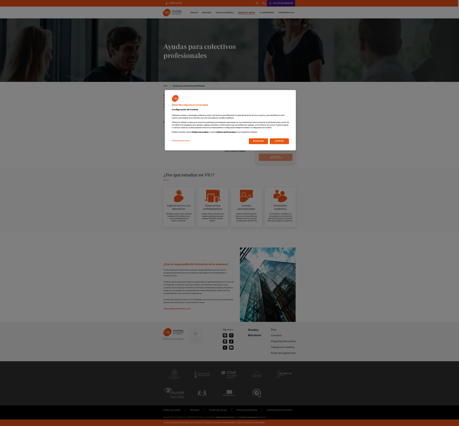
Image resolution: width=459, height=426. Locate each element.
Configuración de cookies (181, 140)
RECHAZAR (258, 141)
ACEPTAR (279, 141)
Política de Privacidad (226, 132)
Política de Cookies (200, 132)
